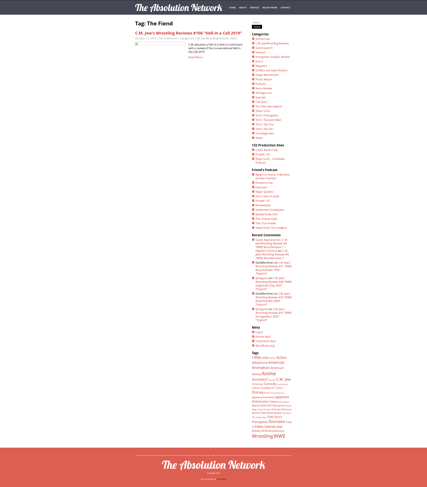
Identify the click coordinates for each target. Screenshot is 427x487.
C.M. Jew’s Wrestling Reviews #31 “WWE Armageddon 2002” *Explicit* (274, 314)
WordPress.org (265, 345)
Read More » (196, 57)
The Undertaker (259, 417)
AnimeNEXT (260, 379)
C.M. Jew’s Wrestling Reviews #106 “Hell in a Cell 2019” (188, 33)
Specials (261, 97)
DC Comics (277, 387)
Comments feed (266, 341)
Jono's (259, 61)
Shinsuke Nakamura (281, 409)
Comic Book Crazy (267, 150)
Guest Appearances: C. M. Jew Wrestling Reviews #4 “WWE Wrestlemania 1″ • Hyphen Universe (272, 245)
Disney (258, 392)
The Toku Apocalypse (269, 106)
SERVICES (254, 7)
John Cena (270, 401)
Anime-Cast (263, 39)
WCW (264, 430)
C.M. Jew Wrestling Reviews (212, 38)
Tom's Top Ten (264, 129)
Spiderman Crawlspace (270, 210)
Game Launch (264, 48)
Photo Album (264, 79)
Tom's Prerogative (267, 115)
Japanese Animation (263, 397)
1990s (257, 357)
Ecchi (267, 392)
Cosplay (266, 388)
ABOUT (243, 7)
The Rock (286, 413)
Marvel (256, 405)
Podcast (261, 84)
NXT (269, 405)
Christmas (257, 384)
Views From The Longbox (271, 228)
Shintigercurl (264, 93)
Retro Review (264, 88)
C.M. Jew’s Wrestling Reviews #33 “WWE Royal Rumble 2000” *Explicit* (274, 299)
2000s (266, 358)
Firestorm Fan (264, 183)
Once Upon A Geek (267, 196)
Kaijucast (261, 187)
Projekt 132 (263, 154)
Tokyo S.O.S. (263, 111)
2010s (273, 358)
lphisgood (262, 278)
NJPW (264, 405)
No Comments (168, 38)
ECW (273, 393)
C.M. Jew (283, 379)
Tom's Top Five (265, 124)
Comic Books (282, 384)
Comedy (270, 384)
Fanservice (279, 393)
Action (282, 357)
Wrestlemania (276, 430)
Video (233, 38)
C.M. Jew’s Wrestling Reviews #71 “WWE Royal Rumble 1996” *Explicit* (274, 268)
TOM (270, 417)
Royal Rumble (265, 409)
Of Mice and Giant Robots (272, 70)
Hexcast (261, 52)
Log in (259, 332)
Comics (256, 387)
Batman (272, 380)
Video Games (265, 426)
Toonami (277, 421)
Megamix (261, 66)
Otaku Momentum (267, 75)
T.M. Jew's (262, 102)
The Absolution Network (213, 465)
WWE (279, 436)
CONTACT (285, 7)
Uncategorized (265, 133)
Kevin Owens (283, 401)
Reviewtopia (263, 205)
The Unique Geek (266, 219)
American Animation (268, 365)
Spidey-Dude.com (267, 214)
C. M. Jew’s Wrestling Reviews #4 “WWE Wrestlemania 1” (272, 254)
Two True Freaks (266, 223)
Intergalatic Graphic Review (273, 57)
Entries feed (263, 336)
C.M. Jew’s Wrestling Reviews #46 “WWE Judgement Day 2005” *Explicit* (274, 283)
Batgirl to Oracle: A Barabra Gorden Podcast (273, 176)
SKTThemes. (222, 479)
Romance (278, 405)
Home (232, 7)
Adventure (260, 362)
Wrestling (262, 436)
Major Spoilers (265, 192)
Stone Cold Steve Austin (267, 413)
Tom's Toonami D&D (268, 120)
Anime (269, 373)
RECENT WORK (270, 7)
